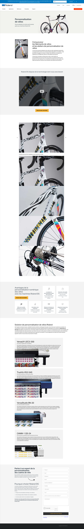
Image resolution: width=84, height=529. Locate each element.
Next (65, 137)
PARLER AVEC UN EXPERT (42, 110)
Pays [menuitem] (74, 5)
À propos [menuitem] (58, 5)
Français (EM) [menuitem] (78, 5)
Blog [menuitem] (63, 5)
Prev (17, 137)
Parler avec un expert (21, 297)
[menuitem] (4, 9)
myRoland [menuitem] (68, 5)
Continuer (71, 1)
